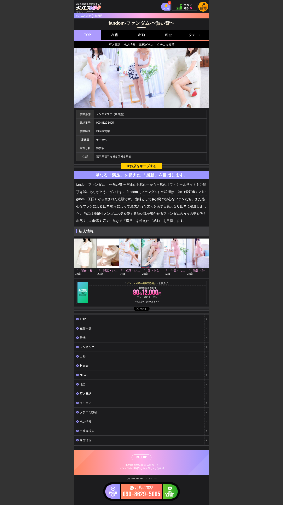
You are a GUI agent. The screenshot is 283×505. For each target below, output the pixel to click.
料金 (168, 35)
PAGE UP (141, 457)
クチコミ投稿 (165, 44)
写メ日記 (114, 44)
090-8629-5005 (105, 122)
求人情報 (129, 44)
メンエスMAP (83, 15)
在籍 (114, 35)
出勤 (141, 35)
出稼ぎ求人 (146, 44)
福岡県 (98, 15)
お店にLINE (169, 494)
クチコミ (195, 35)
